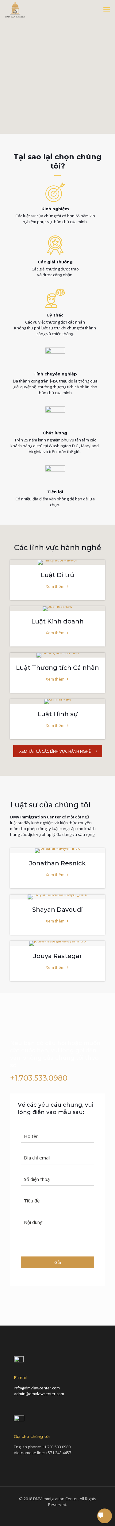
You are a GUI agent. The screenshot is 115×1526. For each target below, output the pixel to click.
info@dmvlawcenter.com (37, 1388)
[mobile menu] (107, 9)
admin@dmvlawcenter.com (39, 1393)
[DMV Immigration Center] (15, 9)
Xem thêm (55, 586)
